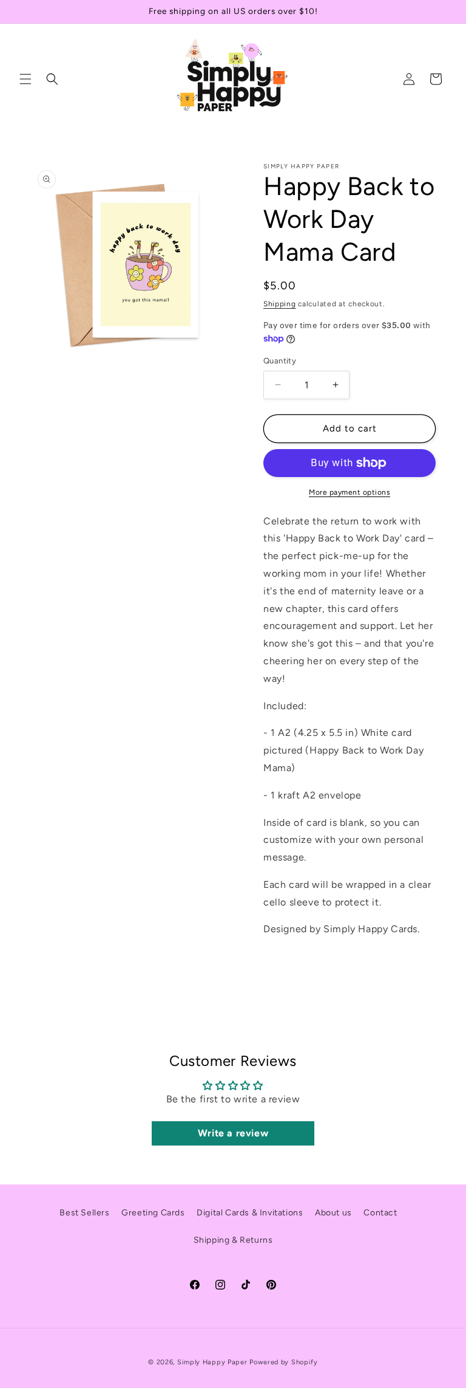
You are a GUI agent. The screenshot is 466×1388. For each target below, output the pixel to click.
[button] (25, 79)
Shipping (279, 304)
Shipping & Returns (233, 1240)
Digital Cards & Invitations (250, 1213)
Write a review (233, 1133)
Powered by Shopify (283, 1362)
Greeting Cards (152, 1213)
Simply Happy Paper (212, 1362)
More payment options (349, 492)
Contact (380, 1213)
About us (333, 1213)
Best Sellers (84, 1213)
